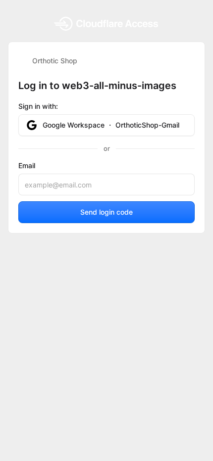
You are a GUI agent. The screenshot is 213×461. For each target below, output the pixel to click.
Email (26, 165)
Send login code (106, 212)
